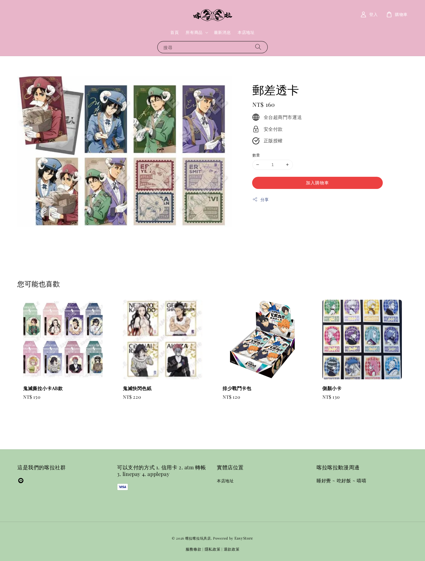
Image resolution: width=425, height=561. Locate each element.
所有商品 (194, 32)
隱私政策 (213, 549)
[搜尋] (258, 47)
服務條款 (194, 549)
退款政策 (232, 549)
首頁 (174, 32)
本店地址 (246, 32)
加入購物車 (317, 182)
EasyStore (243, 538)
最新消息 (222, 32)
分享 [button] (264, 199)
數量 (256, 154)
